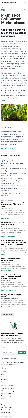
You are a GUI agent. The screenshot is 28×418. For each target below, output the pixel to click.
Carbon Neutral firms (7, 388)
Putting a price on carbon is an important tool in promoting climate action (13, 75)
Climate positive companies (9, 391)
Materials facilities (6, 410)
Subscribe (4, 382)
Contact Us (4, 377)
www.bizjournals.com (6, 246)
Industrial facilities (6, 407)
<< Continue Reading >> (9, 148)
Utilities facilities (5, 412)
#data (3, 290)
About (3, 374)
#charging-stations (6, 270)
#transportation (12, 236)
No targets (4, 398)
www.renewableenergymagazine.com (9, 298)
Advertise (4, 379)
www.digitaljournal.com (7, 262)
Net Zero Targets (6, 393)
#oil (7, 290)
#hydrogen (4, 236)
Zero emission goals (7, 396)
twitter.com (4, 226)
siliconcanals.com (5, 280)
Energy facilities (5, 405)
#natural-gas (5, 218)
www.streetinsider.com (7, 208)
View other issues (7, 314)
